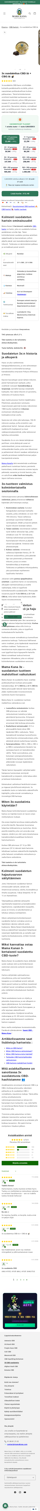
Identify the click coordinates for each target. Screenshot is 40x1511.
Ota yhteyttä (9, 1386)
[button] (4, 13)
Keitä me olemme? (11, 1382)
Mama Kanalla (7, 463)
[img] (7, 1177)
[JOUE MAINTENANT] (20, 1311)
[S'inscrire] (33, 1477)
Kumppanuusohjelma (12, 1415)
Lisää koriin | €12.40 (20, 194)
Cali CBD (7, 1352)
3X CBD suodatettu (11, 1363)
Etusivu (5, 27)
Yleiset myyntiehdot (12, 1404)
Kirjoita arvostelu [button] (20, 1163)
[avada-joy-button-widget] (5, 1505)
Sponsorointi (9, 1419)
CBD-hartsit (14, 27)
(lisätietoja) (21, 294)
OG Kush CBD (9, 1344)
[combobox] (34, 1509)
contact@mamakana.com (17, 1444)
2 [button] (17, 1280)
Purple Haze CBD (10, 1348)
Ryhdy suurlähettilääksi (13, 1411)
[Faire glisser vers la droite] (24, 69)
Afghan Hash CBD (11, 1366)
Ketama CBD (9, 1370)
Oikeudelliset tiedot (12, 1400)
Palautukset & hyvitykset (13, 1393)
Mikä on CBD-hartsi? (14, 1048)
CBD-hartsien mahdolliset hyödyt (19, 1063)
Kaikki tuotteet (20, 209)
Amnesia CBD (9, 1341)
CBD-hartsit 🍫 (8, 209)
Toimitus (7, 1389)
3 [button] (20, 1280)
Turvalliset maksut (11, 1397)
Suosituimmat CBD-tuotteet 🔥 (25, 206)
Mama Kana (13, 1507)
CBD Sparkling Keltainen (13, 1359)
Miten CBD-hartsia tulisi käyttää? (19, 1054)
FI (35, 1509)
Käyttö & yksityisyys (12, 1408)
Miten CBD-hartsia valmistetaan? (19, 1051)
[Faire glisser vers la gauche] (15, 69)
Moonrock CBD (10, 1355)
